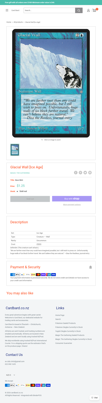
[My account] (88, 10)
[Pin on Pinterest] (80, 172)
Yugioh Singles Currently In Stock (68, 331)
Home (8, 22)
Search (58, 319)
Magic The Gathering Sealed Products (69, 335)
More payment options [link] (72, 205)
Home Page (59, 315)
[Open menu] (7, 10)
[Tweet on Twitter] (85, 172)
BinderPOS (37, 395)
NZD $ (8, 375)
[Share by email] (90, 172)
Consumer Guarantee (63, 343)
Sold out (30, 199)
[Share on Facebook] (75, 172)
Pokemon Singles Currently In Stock (69, 327)
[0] (94, 10)
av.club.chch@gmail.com (14, 361)
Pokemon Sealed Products (65, 323)
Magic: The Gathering (20, 173)
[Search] (79, 10)
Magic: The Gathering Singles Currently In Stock (73, 339)
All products (18, 22)
